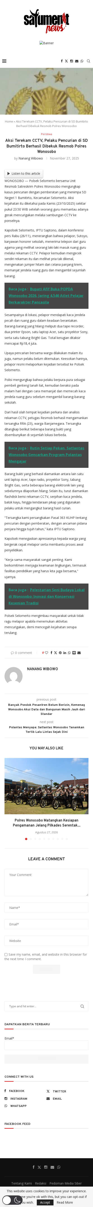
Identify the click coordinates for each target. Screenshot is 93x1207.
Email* (9, 1038)
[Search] (88, 61)
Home (9, 121)
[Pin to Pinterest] (60, 652)
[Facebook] (62, 61)
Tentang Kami (21, 1183)
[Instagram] (71, 61)
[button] (8, 799)
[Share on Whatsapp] (69, 652)
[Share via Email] (79, 652)
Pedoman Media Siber (65, 1183)
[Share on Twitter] (55, 652)
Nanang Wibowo (31, 158)
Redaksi (40, 1183)
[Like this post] (46, 652)
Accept (45, 1202)
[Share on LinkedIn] (64, 652)
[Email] (76, 61)
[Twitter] (66, 61)
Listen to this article (26, 173)
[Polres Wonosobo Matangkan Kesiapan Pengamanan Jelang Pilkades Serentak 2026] (46, 786)
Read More (65, 1202)
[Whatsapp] (82, 61)
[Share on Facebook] (51, 652)
